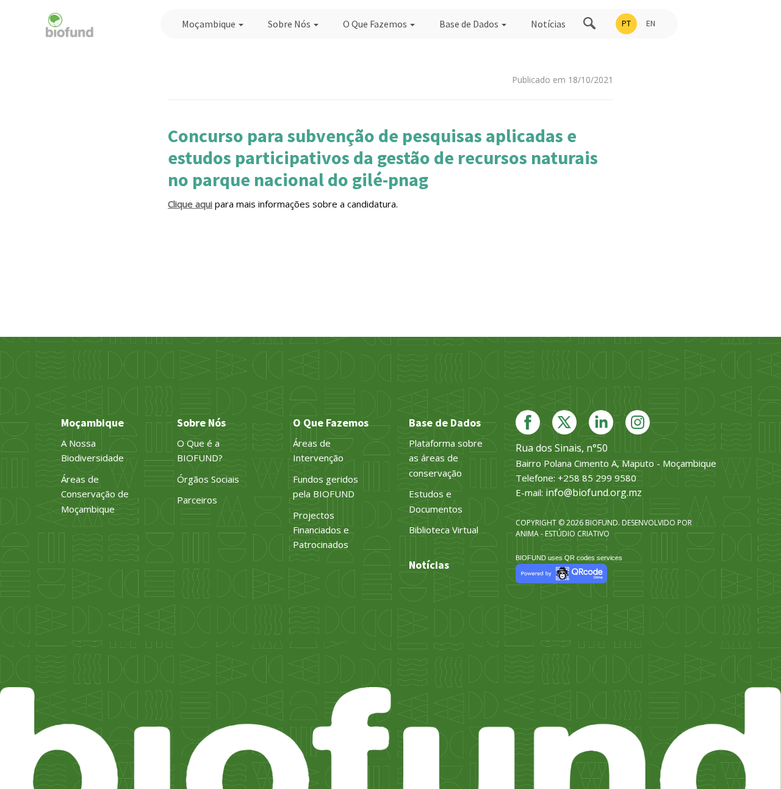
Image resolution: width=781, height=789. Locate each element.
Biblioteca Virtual (443, 530)
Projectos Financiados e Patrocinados (321, 530)
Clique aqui (190, 204)
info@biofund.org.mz (593, 492)
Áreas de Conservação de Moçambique (95, 494)
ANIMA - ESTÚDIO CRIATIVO (563, 533)
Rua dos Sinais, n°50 (562, 448)
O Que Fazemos (376, 24)
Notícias (548, 24)
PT (626, 23)
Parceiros (197, 500)
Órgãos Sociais (208, 479)
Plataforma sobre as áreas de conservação (446, 458)
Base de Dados (469, 24)
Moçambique (209, 24)
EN (650, 23)
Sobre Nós (290, 24)
